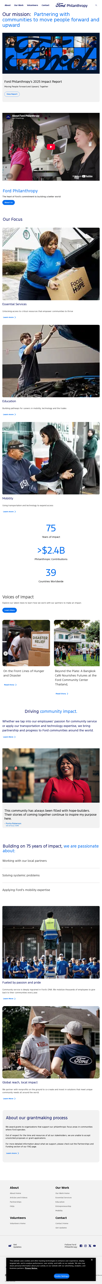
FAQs (12, 1206)
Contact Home (61, 1223)
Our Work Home (62, 1193)
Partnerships (15, 1202)
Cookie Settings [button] (10, 1281)
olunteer (15, 1223)
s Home (22, 1223)
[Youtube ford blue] (94, 1246)
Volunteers (32, 5)
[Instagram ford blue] (85, 1246)
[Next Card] (94, 653)
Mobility (59, 1210)
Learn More (9, 610)
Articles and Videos (18, 1197)
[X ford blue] (90, 1246)
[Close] (92, 1261)
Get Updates (61, 1228)
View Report (12, 94)
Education (59, 1202)
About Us (8, 202)
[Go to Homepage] (51, 5)
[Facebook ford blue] (81, 1246)
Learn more (8, 317)
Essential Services (63, 1197)
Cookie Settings (62, 1276)
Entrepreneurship (63, 1206)
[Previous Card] (5, 653)
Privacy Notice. (31, 1268)
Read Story (9, 685)
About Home (15, 1193)
